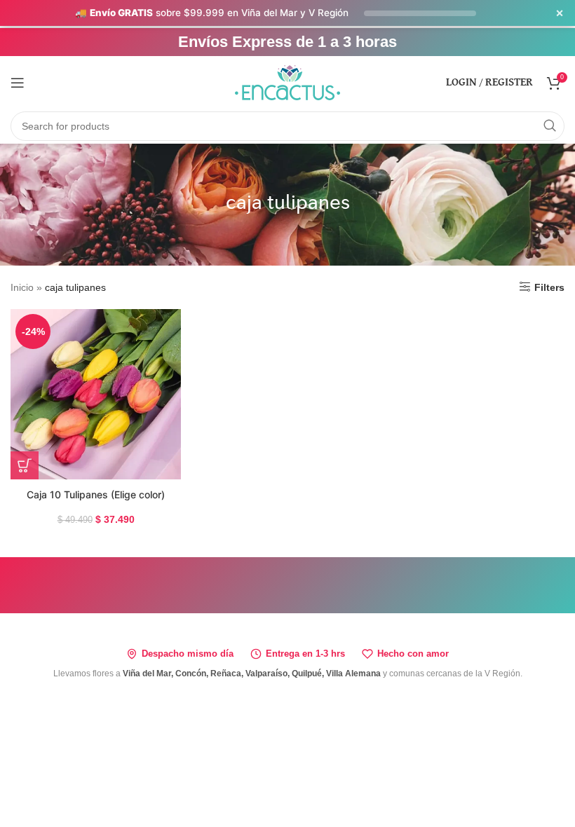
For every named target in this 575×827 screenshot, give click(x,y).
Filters (549, 287)
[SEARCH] (549, 126)
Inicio (22, 287)
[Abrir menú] (18, 83)
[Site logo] (287, 81)
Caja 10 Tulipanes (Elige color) (96, 494)
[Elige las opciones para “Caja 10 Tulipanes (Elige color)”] (25, 465)
